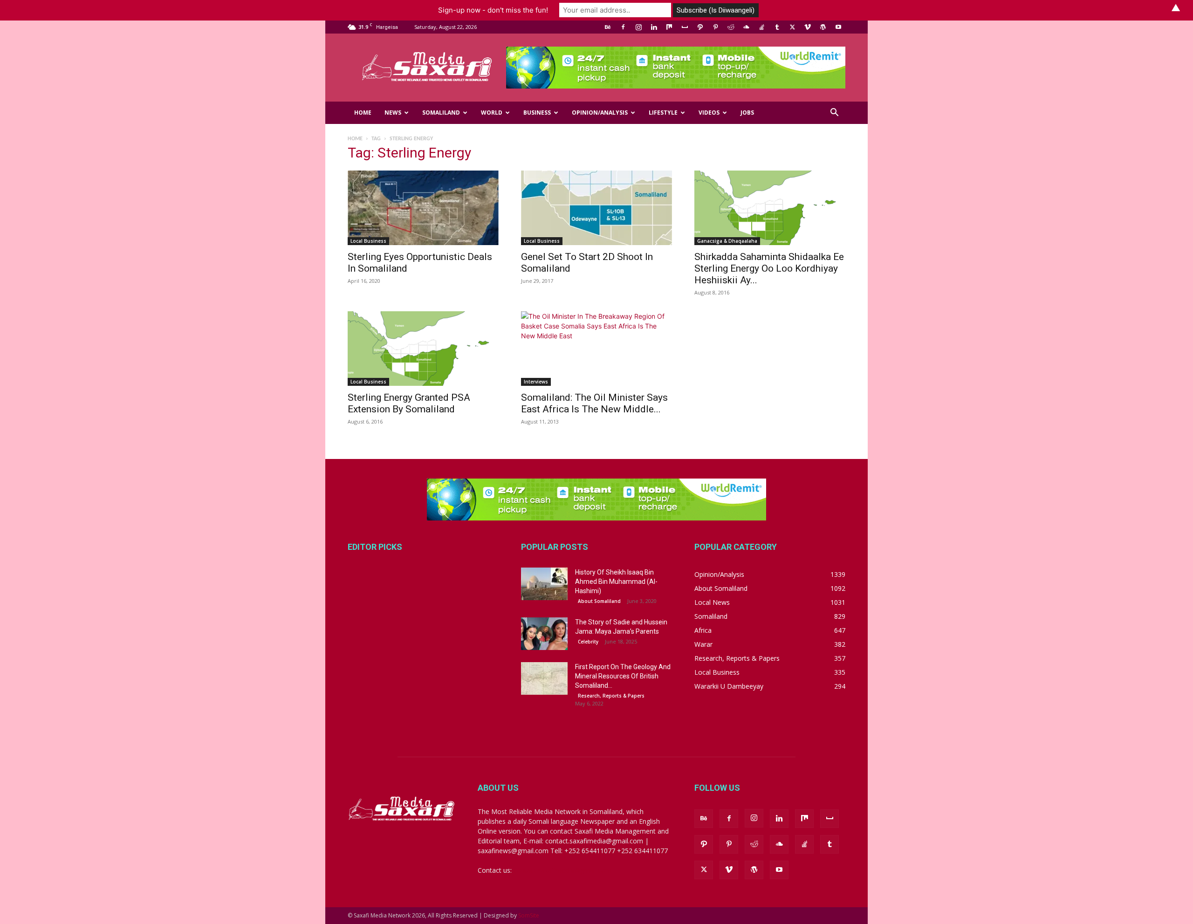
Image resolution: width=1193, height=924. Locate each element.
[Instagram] (638, 27)
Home (362, 112)
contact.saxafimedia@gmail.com (562, 870)
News (392, 112)
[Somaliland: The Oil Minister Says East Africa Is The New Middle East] (596, 348)
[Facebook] (623, 27)
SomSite (528, 915)
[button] (834, 113)
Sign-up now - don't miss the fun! (493, 10)
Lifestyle (663, 112)
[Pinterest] (715, 27)
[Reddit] (731, 27)
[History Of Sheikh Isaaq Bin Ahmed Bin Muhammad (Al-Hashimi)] (544, 584)
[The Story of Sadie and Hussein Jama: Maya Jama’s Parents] (544, 633)
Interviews (536, 381)
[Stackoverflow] (761, 27)
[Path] (700, 27)
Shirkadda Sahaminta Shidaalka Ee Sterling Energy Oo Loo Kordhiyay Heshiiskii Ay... (769, 268)
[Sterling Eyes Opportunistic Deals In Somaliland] (423, 208)
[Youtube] (838, 27)
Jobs (747, 112)
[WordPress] (823, 27)
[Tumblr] (777, 27)
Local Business (368, 241)
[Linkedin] (654, 27)
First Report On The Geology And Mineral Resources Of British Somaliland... (623, 676)
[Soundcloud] (746, 27)
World (491, 112)
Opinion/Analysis (600, 112)
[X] (792, 27)
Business (537, 112)
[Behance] (608, 27)
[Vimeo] (808, 27)
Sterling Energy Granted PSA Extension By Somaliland (409, 403)
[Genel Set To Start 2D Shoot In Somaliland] (596, 208)
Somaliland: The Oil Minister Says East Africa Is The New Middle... (594, 403)
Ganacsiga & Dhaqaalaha (727, 241)
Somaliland (441, 112)
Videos (709, 112)
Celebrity (588, 641)
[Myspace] (685, 27)
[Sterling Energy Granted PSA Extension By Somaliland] (423, 348)
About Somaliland (599, 601)
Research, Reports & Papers (611, 695)
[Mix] (669, 27)
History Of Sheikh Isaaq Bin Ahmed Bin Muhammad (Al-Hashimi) (616, 581)
